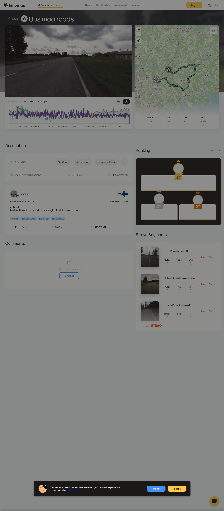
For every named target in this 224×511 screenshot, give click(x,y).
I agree (177, 488)
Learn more (73, 490)
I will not (155, 488)
